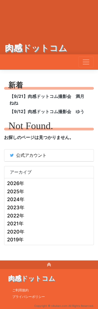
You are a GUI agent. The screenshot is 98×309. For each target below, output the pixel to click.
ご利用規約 (20, 290)
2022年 (15, 216)
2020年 (15, 232)
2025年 (15, 191)
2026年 (15, 183)
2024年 (15, 199)
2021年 (15, 223)
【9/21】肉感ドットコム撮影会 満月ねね (47, 99)
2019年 (15, 239)
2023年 (15, 207)
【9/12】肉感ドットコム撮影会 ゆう (47, 111)
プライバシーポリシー (28, 297)
